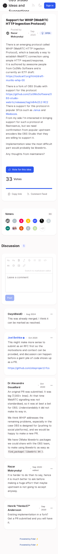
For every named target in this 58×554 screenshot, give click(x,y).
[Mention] (13, 265)
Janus (36, 110)
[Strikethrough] (29, 260)
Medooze (11, 113)
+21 (42, 228)
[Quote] (8, 265)
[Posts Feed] (33, 5)
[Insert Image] (19, 265)
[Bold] (19, 260)
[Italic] (24, 260)
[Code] (45, 260)
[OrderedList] (40, 260)
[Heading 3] (13, 260)
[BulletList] (34, 260)
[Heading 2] (8, 260)
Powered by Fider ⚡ (29, 539)
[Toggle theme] (40, 5)
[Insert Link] (24, 265)
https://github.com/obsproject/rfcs (28, 368)
